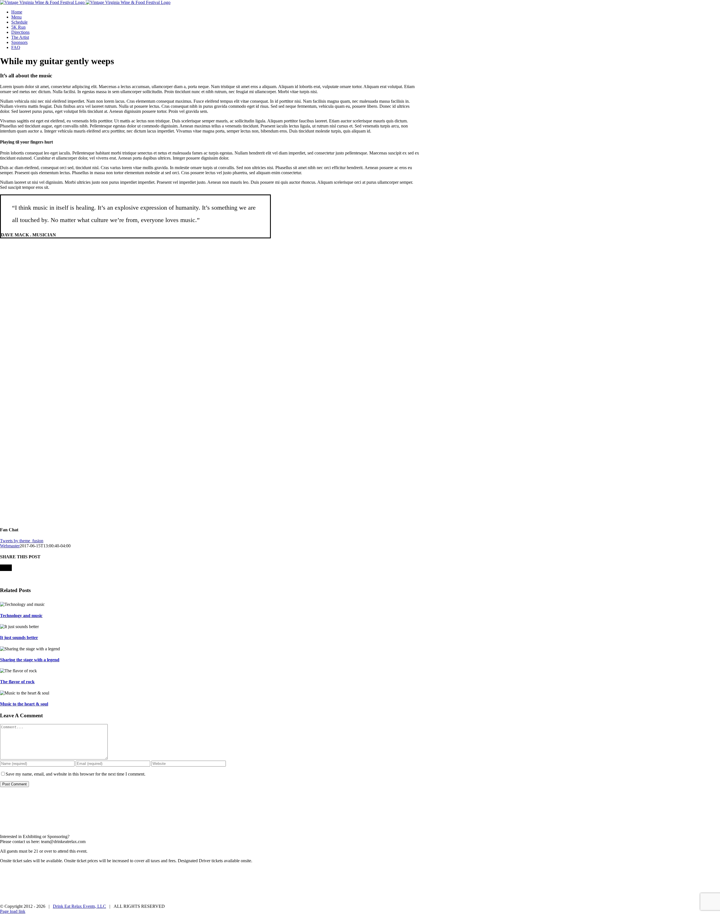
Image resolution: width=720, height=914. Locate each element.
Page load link (12, 911)
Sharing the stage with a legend (29, 659)
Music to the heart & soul (24, 704)
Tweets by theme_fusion (21, 540)
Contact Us (400, 870)
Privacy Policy (334, 870)
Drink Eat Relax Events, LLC (79, 906)
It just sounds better (19, 637)
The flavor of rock (17, 681)
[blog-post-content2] (135, 516)
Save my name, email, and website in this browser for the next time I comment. (75, 774)
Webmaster (10, 545)
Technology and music (21, 615)
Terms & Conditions (368, 870)
